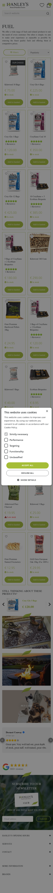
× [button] (47, 411)
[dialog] (26, 446)
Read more (23, 427)
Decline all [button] (27, 473)
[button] (26, 480)
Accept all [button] (27, 465)
